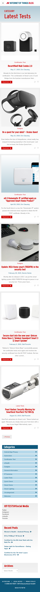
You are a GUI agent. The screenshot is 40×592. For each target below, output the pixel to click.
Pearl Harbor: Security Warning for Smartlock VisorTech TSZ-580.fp (20, 410)
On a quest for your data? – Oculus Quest (20, 132)
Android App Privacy (11, 452)
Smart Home (8, 485)
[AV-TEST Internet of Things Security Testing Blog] (20, 3)
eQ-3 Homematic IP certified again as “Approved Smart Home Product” (20, 199)
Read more (6, 82)
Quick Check (8, 481)
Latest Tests (20, 406)
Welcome (7, 496)
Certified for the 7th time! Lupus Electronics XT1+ (16, 554)
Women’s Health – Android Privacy (16, 532)
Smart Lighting (9, 489)
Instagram (5, 512)
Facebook (5, 514)
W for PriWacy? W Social (13, 536)
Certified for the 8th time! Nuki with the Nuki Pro (18, 541)
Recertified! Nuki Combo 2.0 (20, 66)
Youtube (5, 518)
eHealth (6, 463)
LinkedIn (5, 516)
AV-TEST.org (6, 581)
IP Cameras (8, 474)
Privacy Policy (31, 581)
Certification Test (20, 62)
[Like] (38, 82)
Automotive (8, 456)
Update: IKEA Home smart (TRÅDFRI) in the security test (20, 268)
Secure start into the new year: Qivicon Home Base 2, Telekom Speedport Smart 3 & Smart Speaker (20, 338)
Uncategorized (9, 492)
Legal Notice (17, 581)
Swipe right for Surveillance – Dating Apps (17, 547)
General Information (11, 470)
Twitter (4, 510)
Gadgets (20, 128)
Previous (7, 437)
